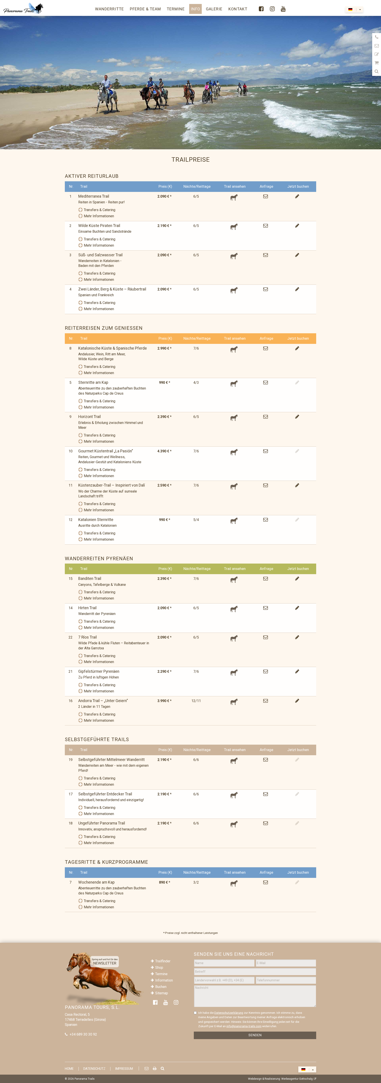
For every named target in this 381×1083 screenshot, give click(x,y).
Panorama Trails (85, 1078)
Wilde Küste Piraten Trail (99, 225)
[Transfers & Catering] (80, 210)
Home (69, 1069)
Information (164, 980)
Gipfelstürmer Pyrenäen (98, 671)
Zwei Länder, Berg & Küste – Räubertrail (112, 289)
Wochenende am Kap (96, 882)
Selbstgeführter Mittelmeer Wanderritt (111, 759)
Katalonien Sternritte (95, 519)
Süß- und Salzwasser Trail (100, 255)
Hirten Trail (87, 608)
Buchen (160, 987)
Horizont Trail (89, 416)
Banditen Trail (89, 578)
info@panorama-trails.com (243, 1026)
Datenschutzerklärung (228, 1012)
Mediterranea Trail (93, 196)
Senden (255, 1035)
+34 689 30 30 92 (83, 1034)
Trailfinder (162, 961)
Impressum (124, 1069)
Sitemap (161, 993)
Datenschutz (94, 1069)
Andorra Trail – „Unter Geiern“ (103, 701)
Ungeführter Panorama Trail (101, 823)
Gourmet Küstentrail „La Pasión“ (105, 451)
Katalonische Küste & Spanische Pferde (112, 348)
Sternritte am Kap (93, 382)
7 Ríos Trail (87, 637)
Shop (159, 967)
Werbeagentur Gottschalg (297, 1078)
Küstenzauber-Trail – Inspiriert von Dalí (111, 485)
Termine (161, 974)
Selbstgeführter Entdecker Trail (105, 794)
